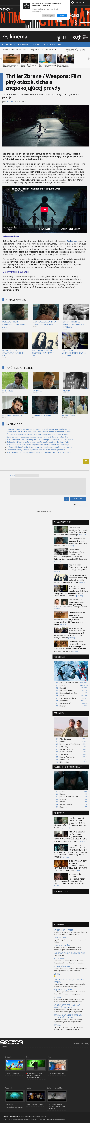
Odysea (63, 685)
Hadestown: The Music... (70, 744)
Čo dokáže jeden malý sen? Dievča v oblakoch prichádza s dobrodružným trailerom (38, 434)
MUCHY (66, 390)
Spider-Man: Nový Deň (69, 796)
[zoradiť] (85, 505)
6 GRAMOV (37, 390)
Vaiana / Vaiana (66, 804)
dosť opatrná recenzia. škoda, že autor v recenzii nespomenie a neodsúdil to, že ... (68, 948)
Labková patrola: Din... (68, 693)
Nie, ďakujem (48, 15)
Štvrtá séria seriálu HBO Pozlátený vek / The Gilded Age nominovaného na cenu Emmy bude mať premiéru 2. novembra (70, 646)
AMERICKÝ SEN (68, 415)
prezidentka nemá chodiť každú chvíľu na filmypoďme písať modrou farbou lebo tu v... (69, 962)
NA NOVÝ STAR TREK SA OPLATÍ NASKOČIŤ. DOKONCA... (67, 1006)
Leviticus (63, 799)
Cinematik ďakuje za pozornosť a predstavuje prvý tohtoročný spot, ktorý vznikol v (38, 429)
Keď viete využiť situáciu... (57, 1073)
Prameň (63, 807)
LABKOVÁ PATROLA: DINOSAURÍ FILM (69, 953)
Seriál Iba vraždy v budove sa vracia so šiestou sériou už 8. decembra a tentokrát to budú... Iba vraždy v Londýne (69, 633)
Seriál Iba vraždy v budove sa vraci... (64, 66)
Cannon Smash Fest (12, 1073)
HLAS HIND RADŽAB (62, 945)
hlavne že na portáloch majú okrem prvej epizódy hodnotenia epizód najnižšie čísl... (69, 1010)
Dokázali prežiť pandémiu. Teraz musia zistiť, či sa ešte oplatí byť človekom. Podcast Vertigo (71, 531)
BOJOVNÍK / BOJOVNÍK (12, 415)
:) (66, 499)
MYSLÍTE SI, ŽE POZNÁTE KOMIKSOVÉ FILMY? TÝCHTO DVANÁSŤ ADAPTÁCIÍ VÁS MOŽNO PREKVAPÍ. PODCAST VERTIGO (70, 879)
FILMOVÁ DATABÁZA (54, 44)
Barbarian (72, 241)
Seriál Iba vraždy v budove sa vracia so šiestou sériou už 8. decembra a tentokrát (37, 437)
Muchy (62, 802)
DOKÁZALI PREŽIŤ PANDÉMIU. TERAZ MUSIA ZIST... (14, 324)
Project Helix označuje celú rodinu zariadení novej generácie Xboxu (34, 1075)
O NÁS (82, 50)
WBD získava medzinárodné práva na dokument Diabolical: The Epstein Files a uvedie (39, 452)
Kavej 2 (63, 688)
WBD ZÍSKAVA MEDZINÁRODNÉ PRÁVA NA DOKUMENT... (74, 353)
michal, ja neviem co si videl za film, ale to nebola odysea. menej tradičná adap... (68, 1028)
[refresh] (80, 505)
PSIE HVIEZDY (8, 390)
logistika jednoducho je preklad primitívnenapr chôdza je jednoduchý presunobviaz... (70, 969)
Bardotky (64, 700)
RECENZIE (23, 44)
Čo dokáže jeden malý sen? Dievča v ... (47, 66)
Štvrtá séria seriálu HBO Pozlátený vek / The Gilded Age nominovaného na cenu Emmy (40, 439)
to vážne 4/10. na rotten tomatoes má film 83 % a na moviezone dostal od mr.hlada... (70, 933)
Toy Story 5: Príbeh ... (68, 698)
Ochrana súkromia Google (26, 1117)
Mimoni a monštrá (67, 690)
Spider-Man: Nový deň (69, 683)
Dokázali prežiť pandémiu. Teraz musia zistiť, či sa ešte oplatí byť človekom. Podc (38, 442)
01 (75, 505)
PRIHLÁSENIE (80, 3)
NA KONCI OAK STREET (42, 415)
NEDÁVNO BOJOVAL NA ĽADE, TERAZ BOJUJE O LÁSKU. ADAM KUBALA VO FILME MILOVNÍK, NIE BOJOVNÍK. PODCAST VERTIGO (70, 836)
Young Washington (67, 757)
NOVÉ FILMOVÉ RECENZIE (19, 367)
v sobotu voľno (59, 955)
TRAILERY (35, 44)
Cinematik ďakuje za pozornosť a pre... (10, 66)
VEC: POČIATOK (60, 958)
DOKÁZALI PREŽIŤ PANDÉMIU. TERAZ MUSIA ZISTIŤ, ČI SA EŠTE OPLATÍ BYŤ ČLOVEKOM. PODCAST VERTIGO (70, 823)
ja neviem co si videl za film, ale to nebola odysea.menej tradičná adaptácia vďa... (68, 1020)
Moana (63, 741)
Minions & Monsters (68, 749)
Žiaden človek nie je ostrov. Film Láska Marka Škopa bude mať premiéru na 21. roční (39, 432)
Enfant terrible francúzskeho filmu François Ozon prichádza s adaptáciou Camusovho (39, 447)
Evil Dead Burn (66, 752)
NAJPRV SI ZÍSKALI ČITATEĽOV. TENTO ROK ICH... (13, 353)
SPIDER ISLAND (60, 937)
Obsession (64, 762)
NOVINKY (10, 44)
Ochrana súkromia (10, 1117)
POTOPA (57, 997)
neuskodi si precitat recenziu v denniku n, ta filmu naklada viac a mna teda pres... (69, 993)
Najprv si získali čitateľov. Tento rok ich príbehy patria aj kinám (78, 567)
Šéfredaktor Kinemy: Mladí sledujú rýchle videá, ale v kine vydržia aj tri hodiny (36, 450)
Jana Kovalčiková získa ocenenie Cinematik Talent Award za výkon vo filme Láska (70, 542)
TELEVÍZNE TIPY (52, 49)
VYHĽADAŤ (70, 50)
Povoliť (62, 15)
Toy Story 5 (65, 746)
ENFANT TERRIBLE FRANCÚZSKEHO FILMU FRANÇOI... (73, 324)
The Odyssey (65, 739)
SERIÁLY (26, 49)
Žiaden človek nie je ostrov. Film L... (28, 66)
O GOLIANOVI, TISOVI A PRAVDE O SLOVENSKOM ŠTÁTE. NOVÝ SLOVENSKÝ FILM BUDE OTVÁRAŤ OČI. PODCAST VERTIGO (70, 865)
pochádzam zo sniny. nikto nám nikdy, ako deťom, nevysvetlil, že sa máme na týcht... (69, 1000)
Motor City (64, 759)
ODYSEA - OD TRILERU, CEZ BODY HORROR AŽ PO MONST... (68, 1016)
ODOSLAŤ (78, 499)
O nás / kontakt (41, 1117)
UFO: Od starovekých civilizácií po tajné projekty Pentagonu (57, 1106)
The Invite (64, 754)
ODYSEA (57, 1025)
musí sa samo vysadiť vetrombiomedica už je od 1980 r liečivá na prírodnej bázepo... (70, 985)
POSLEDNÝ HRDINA (62, 966)
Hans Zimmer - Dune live (35, 1104)
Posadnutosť (65, 703)
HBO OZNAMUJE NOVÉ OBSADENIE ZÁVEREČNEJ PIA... (43, 353)
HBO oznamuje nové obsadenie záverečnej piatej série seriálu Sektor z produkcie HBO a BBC (70, 578)
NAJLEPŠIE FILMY (37, 49)
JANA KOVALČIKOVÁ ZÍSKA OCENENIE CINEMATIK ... (44, 323)
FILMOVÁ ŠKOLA (14, 49)
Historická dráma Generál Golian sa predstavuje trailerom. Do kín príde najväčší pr (38, 444)
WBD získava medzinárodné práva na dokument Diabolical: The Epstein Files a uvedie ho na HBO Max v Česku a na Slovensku (71, 591)
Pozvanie (64, 706)
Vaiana (62, 695)
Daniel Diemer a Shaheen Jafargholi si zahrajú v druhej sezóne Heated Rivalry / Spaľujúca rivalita (70, 603)
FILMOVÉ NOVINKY (16, 300)
